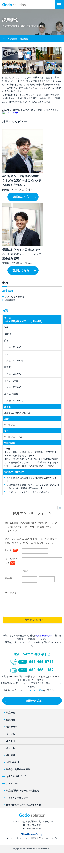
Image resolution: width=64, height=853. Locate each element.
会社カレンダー (35, 690)
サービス (10, 734)
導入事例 (10, 741)
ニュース (10, 748)
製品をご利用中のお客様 (18, 769)
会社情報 (10, 755)
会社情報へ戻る (34, 700)
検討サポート (12, 727)
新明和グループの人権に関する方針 (23, 805)
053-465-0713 (41, 662)
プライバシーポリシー (17, 797)
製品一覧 (10, 712)
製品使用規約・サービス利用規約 (22, 790)
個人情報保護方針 (44, 635)
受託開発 (10, 719)
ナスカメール (12, 783)
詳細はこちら (21, 196)
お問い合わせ (12, 762)
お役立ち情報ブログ (16, 776)
